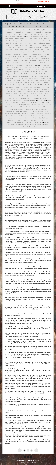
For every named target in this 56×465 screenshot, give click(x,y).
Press (49, 100)
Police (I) (30, 80)
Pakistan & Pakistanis (36, 34)
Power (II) (33, 96)
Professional (10, 111)
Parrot (16, 45)
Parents (14, 43)
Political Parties (29, 83)
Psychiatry (18, 120)
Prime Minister (33, 102)
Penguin (23, 52)
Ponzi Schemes (35, 87)
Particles (36, 45)
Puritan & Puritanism (41, 124)
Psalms (35, 118)
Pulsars (46, 122)
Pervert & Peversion (13, 60)
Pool (43, 87)
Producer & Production (39, 109)
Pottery (46, 94)
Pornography (11, 91)
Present (25, 100)
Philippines (28, 65)
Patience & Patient (35, 47)
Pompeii (26, 87)
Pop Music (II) (21, 89)
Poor (48, 87)
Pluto (27, 78)
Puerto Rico (39, 122)
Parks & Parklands (44, 43)
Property (17, 113)
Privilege (38, 107)
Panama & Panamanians (34, 36)
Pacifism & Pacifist (22, 30)
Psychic (25, 120)
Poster (40, 94)
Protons (21, 118)
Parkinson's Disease (30, 43)
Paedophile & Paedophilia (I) (38, 30)
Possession (37, 91)
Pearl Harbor (11, 52)
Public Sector (29, 122)
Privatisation (30, 107)
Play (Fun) (34, 76)
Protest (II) (36, 116)
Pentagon (8, 54)
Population (36, 89)
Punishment (20, 124)
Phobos (22, 67)
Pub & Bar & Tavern (45, 120)
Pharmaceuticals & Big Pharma (39, 63)
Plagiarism (9, 74)
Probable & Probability (16, 109)
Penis (29, 52)
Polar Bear (22, 80)
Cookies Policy (20, 3)
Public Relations (18, 122)
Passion (20, 47)
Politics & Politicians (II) (12, 85)
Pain (15, 34)
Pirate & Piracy (30, 71)
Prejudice (8, 100)
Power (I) (25, 96)
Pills (22, 71)
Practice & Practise (43, 96)
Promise (40, 111)
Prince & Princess (45, 102)
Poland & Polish (13, 80)
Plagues (16, 74)
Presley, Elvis (41, 100)
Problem (28, 109)
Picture (28, 69)
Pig (33, 69)
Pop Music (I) (11, 89)
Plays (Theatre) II (10, 78)
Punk (27, 124)
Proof (46, 111)
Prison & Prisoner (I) (38, 105)
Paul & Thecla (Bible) (20, 49)
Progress (24, 111)
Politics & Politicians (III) (29, 85)
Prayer (15, 98)
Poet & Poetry (34, 78)
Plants (40, 74)
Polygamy (18, 87)
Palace (47, 34)
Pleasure (20, 78)
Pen (17, 52)
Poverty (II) (17, 96)
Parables (46, 38)
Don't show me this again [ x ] (43, 1)
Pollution (48, 85)
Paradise (8, 41)
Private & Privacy (19, 107)
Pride (13, 102)
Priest (18, 102)
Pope (29, 89)
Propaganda (9, 113)
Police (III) (45, 80)
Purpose (18, 127)
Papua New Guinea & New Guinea (31, 38)
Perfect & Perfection (35, 54)
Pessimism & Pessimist (28, 60)
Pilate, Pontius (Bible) (42, 69)
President (32, 100)
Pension (45, 52)
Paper (17, 38)
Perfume (46, 54)
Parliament (8, 45)
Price (7, 102)
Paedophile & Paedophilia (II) (14, 32)
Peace (47, 49)
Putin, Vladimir (27, 127)
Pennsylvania (37, 52)
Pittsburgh (39, 71)
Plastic (8, 76)
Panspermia (9, 38)
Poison (43, 78)
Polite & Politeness (16, 83)
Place (46, 71)
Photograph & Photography (42, 67)
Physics (16, 69)
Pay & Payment (34, 49)
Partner (43, 45)
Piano (22, 69)
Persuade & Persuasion (31, 58)
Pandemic (46, 36)
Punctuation (10, 124)
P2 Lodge (11, 30)
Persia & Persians (31, 56)
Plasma (46, 74)
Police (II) (38, 80)
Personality (18, 58)
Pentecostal (17, 54)
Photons (9, 69)
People (25, 54)
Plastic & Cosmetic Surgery (20, 76)
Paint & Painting (23, 34)
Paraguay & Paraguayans (21, 41)
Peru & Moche (45, 58)
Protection (20, 116)
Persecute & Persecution (16, 56)
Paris (20, 43)
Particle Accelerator (26, 45)
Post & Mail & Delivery (21, 94)
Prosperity (40, 113)
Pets (25, 63)
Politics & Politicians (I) (43, 83)
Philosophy (14, 67)
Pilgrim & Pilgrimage (12, 71)
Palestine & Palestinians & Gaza (15, 36)
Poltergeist (9, 87)
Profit (18, 111)
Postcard (33, 94)
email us (42, 6)
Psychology (33, 120)
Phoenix (28, 67)
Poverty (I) (8, 96)
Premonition (17, 100)
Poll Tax (40, 85)
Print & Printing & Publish (22, 105)
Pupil (32, 124)
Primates (24, 102)
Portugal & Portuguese (24, 91)
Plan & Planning (26, 74)
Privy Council (47, 107)
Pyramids (37, 127)
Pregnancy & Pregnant (40, 98)
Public (9, 122)
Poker (49, 78)
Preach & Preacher (25, 98)
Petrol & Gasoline (17, 63)
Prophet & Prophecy (28, 113)
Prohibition (32, 111)
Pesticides (41, 60)
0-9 (6, 24)
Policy (7, 83)
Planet (35, 74)
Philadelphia (9, 65)
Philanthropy (19, 65)
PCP (41, 49)
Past (25, 47)
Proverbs (28, 118)
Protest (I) (28, 116)
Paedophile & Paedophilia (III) (34, 32)
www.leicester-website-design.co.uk (28, 462)
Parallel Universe (36, 41)
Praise (10, 98)
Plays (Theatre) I (44, 76)
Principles (9, 105)
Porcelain (44, 89)
